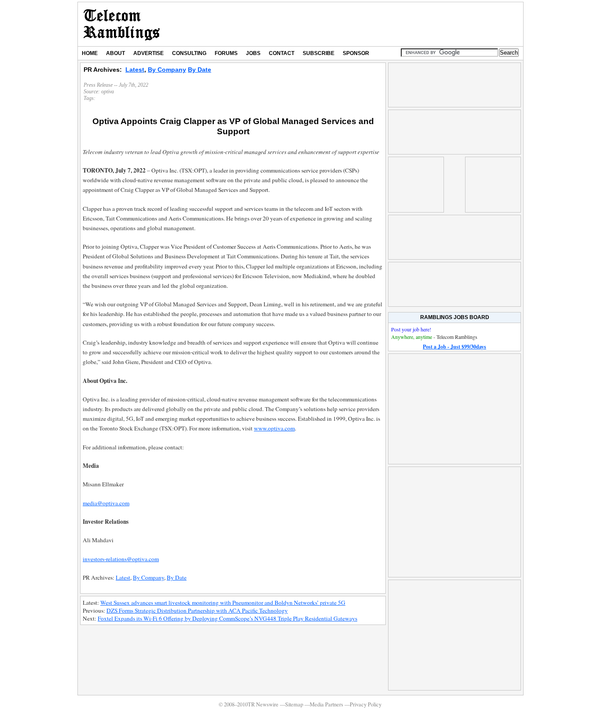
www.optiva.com (274, 428)
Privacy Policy (365, 704)
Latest (134, 69)
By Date (199, 69)
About (115, 53)
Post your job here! (411, 329)
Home (90, 53)
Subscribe (318, 53)
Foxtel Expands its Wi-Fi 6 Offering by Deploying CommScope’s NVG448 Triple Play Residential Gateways (227, 618)
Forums (226, 53)
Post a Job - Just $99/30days (454, 346)
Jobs (253, 53)
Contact (281, 53)
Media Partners (326, 704)
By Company (167, 69)
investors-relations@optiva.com (121, 559)
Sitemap (294, 704)
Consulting (189, 53)
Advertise (148, 53)
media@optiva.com (106, 503)
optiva (107, 91)
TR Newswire (121, 24)
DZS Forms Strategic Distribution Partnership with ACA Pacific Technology (197, 610)
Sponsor (356, 53)
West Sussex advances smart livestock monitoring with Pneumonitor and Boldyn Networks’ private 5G (222, 602)
